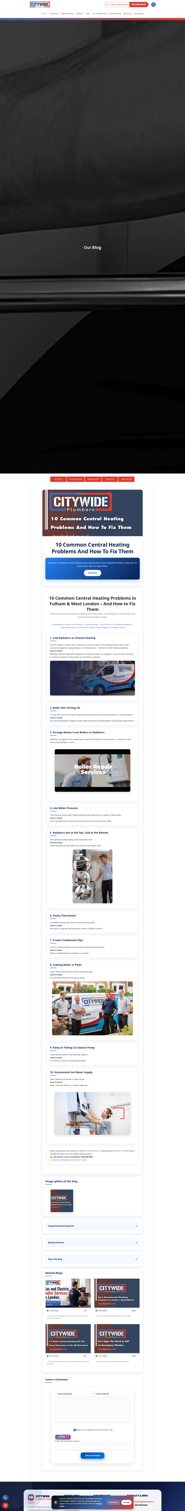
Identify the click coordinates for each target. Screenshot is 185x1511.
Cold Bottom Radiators (122, 624)
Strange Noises (92, 624)
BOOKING (92, 573)
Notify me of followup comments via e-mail (94, 1430)
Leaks (91, 627)
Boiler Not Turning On (75, 624)
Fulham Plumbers (91, 1151)
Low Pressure (105, 624)
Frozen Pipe (82, 627)
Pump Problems (102, 627)
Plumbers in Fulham (120, 1151)
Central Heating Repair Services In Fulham (70, 1160)
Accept (126, 1502)
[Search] (153, 4)
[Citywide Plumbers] (39, 4)
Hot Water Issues (118, 627)
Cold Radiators (58, 624)
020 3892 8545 (141, 1505)
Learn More (113, 1502)
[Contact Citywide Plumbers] (5, 1498)
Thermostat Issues (68, 627)
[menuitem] (44, 13)
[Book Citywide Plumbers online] (5, 1505)
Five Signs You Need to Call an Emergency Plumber (112, 1361)
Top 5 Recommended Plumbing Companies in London (113, 1316)
